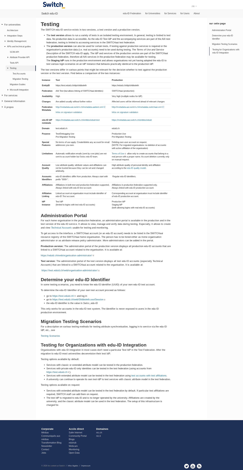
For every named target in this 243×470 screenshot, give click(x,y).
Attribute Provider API (20, 57)
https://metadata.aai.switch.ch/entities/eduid (132, 120)
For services (10, 95)
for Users (184, 13)
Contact (45, 449)
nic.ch (99, 432)
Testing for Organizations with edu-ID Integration (225, 51)
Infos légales (73, 466)
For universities (12, 24)
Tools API (14, 63)
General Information (14, 101)
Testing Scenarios (50, 336)
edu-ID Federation (132, 13)
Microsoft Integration (19, 90)
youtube (192, 466)
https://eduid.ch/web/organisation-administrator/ (66, 255)
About (197, 13)
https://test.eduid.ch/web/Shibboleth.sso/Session (77, 299)
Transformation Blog (51, 442)
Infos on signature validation (69, 112)
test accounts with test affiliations (148, 375)
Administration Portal (221, 30)
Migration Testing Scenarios (224, 44)
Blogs (72, 439)
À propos (9, 107)
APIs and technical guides (19, 46)
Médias (45, 432)
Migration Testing (20, 79)
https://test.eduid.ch (56, 372)
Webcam (73, 446)
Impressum (85, 466)
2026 (45, 466)
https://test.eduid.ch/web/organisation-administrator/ (69, 270)
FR (193, 6)
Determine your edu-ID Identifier (222, 37)
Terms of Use (118, 153)
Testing (13, 68)
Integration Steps (14, 35)
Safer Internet (75, 432)
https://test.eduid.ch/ (63, 296)
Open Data (74, 453)
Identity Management (16, 41)
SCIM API (14, 52)
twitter (186, 466)
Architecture (12, 30)
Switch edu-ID (49, 13)
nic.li (98, 436)
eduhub (72, 442)
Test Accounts (19, 73)
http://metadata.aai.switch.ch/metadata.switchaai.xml (137, 107)
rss (199, 466)
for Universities (152, 13)
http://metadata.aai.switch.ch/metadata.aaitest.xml (79, 107)
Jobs (43, 453)
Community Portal (78, 436)
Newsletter (46, 446)
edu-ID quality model (136, 168)
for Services (170, 13)
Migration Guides (17, 84)
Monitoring (74, 449)
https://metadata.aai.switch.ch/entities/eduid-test (78, 120)
